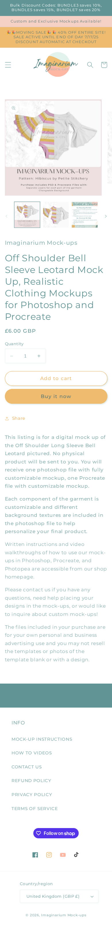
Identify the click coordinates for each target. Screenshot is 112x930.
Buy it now (56, 396)
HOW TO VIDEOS (31, 753)
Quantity (14, 343)
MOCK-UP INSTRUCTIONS (41, 739)
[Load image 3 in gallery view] (84, 214)
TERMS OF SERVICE (34, 808)
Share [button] (18, 418)
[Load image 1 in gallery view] (27, 214)
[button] (8, 65)
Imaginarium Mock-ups (63, 915)
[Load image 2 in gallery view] (56, 214)
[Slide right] (105, 216)
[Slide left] (6, 216)
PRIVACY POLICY (31, 794)
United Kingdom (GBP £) (53, 896)
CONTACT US (26, 767)
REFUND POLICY (31, 780)
